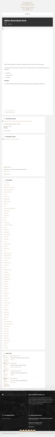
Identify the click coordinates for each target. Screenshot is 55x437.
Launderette (6, 265)
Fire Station (6, 236)
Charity (5, 218)
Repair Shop (6, 314)
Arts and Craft (6, 185)
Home (5, 24)
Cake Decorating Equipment (9, 208)
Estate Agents (7, 232)
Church (5, 220)
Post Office (6, 305)
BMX (7, 112)
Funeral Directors (7, 243)
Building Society (7, 201)
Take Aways (6, 331)
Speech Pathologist (8, 321)
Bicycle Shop (6, 196)
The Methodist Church (15, 371)
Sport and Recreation (10, 110)
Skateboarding (11, 112)
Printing (5, 307)
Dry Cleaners (6, 229)
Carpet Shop (6, 215)
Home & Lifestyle (7, 258)
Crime (36, 419)
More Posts (31, 426)
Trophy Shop (6, 338)
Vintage (5, 345)
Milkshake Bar (6, 276)
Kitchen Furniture (7, 262)
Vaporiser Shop (7, 340)
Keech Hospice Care (15, 355)
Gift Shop (5, 246)
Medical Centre (7, 274)
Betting (5, 194)
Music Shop (6, 281)
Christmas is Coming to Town (35, 422)
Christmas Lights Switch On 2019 (12, 124)
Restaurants (6, 317)
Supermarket (6, 326)
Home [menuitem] (38, 433)
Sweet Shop (6, 328)
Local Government (7, 269)
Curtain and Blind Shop (8, 225)
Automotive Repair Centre (9, 187)
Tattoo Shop (6, 333)
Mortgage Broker (7, 279)
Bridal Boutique (7, 199)
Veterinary (6, 343)
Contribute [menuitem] (46, 433)
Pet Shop (6, 295)
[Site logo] (27, 10)
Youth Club (6, 347)
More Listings (7, 174)
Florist (5, 241)
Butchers (5, 203)
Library (5, 267)
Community (39, 423)
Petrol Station (7, 298)
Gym (5, 251)
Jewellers (6, 260)
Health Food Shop (7, 255)
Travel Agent (6, 335)
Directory (10, 24)
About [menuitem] (41, 433)
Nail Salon (6, 284)
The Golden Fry (14, 378)
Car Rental (6, 213)
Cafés (5, 206)
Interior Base (13, 363)
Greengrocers (7, 248)
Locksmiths (6, 272)
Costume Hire (6, 222)
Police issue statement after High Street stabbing (40, 418)
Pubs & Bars (7, 171)
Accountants (6, 182)
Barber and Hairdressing (9, 189)
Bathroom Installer (7, 192)
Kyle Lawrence (19, 433)
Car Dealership (7, 210)
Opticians (6, 291)
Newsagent (6, 286)
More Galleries (7, 130)
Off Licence (6, 288)
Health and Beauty (7, 253)
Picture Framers (7, 302)
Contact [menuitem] (51, 433)
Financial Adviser (7, 234)
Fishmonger (6, 239)
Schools (5, 319)
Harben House (7, 167)
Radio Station (6, 312)
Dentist (5, 227)
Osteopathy (6, 293)
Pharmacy (6, 300)
